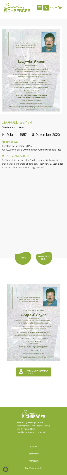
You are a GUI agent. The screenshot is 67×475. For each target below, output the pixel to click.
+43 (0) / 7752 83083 (26, 429)
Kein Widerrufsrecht (33, 468)
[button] (5, 469)
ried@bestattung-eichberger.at (31, 432)
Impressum (33, 461)
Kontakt (33, 447)
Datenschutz (33, 454)
